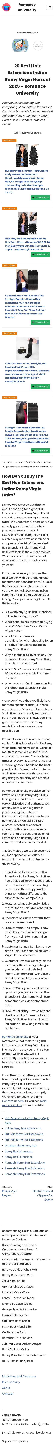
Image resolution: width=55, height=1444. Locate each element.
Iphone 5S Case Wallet (17, 1304)
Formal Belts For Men (15, 1315)
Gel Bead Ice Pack (14, 1332)
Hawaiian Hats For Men (17, 1338)
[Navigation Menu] (49, 7)
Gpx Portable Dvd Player (18, 1287)
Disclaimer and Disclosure (19, 1376)
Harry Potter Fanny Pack (17, 1361)
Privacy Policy (11, 1382)
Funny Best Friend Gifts (17, 1327)
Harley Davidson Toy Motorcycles (24, 1355)
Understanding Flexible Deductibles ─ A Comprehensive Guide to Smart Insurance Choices (26, 1235)
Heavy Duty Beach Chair (18, 1275)
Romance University (15, 1037)
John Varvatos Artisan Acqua (21, 1344)
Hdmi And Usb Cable (15, 1349)
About (6, 1388)
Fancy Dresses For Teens (18, 1298)
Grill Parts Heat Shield (16, 1321)
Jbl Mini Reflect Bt (13, 1281)
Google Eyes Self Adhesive (19, 1309)
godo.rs (23, 1441)
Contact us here (13, 1101)
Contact (7, 1394)
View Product (41, 197)
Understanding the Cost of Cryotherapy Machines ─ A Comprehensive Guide (20, 1249)
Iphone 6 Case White (16, 1292)
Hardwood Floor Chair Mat (19, 1269)
